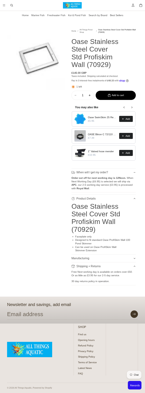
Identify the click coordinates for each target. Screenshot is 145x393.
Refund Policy (85, 345)
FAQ (80, 373)
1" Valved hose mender (101, 151)
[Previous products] (124, 107)
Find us (82, 334)
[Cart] (141, 5)
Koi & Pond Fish (77, 15)
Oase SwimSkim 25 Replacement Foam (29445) (102, 117)
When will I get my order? (92, 172)
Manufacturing (80, 258)
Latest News (85, 367)
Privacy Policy (85, 351)
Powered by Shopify (42, 388)
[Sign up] (134, 314)
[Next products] (132, 107)
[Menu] (4, 5)
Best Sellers (116, 15)
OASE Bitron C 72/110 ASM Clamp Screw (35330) (102, 134)
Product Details (86, 198)
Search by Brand (98, 15)
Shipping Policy (86, 356)
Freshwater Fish (56, 15)
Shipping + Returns (88, 266)
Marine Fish (38, 15)
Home (25, 15)
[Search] (12, 5)
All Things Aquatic (23, 388)
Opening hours (86, 339)
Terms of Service (87, 362)
